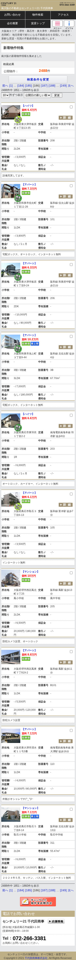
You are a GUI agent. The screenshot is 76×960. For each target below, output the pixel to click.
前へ (5, 85)
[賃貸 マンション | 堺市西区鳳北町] (10, 578)
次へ (71, 85)
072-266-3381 (29, 938)
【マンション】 (30, 571)
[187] (44, 85)
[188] (52, 85)
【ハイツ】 (28, 105)
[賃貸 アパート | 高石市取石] (10, 499)
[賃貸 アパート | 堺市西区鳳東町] (10, 657)
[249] (63, 85)
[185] (28, 85)
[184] (20, 85)
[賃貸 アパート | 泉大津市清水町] (10, 735)
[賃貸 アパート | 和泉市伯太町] (10, 191)
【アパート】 (29, 184)
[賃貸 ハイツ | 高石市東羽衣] (10, 420)
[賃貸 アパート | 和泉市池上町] (10, 341)
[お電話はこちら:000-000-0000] (57, 3)
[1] (11, 85)
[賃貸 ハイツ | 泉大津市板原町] (10, 112)
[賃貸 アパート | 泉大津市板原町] (10, 269)
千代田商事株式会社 (36, 958)
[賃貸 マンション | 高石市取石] (10, 814)
